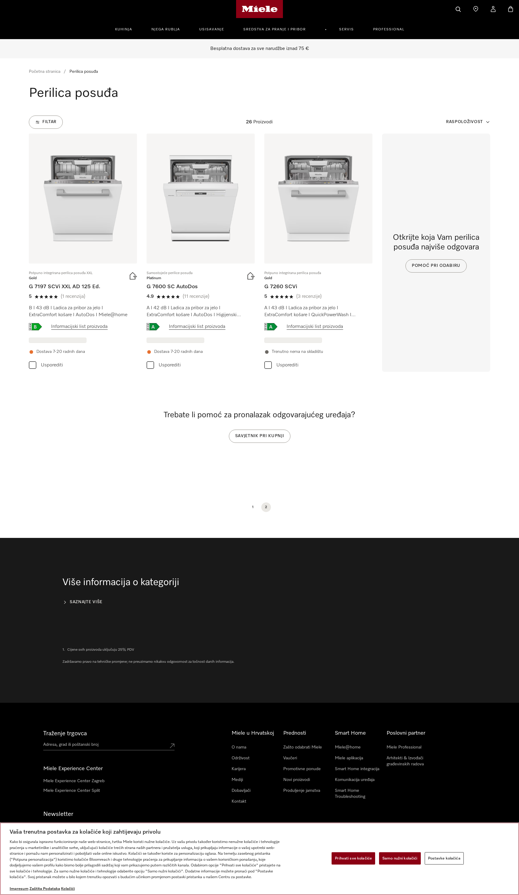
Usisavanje (211, 29)
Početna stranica (44, 71)
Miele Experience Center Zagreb (74, 781)
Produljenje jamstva (301, 791)
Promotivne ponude (302, 769)
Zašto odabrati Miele (302, 747)
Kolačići (68, 889)
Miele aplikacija (349, 758)
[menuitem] (127, 28)
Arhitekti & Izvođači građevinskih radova (405, 761)
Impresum (19, 889)
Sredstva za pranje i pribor (274, 29)
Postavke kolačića (444, 858)
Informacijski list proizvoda (79, 326)
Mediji (237, 780)
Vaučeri (290, 758)
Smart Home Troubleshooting (350, 794)
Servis (346, 29)
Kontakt (239, 801)
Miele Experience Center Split (71, 791)
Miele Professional (404, 747)
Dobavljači (241, 791)
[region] (259, 858)
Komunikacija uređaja (355, 780)
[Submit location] (172, 745)
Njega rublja (165, 29)
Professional (388, 29)
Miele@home (348, 747)
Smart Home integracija (357, 769)
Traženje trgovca (65, 733)
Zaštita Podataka (44, 889)
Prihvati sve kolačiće (353, 858)
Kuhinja (123, 29)
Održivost (241, 758)
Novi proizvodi (296, 780)
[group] (83, 253)
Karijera (239, 769)
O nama (239, 747)
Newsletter (58, 814)
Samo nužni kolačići (399, 858)
